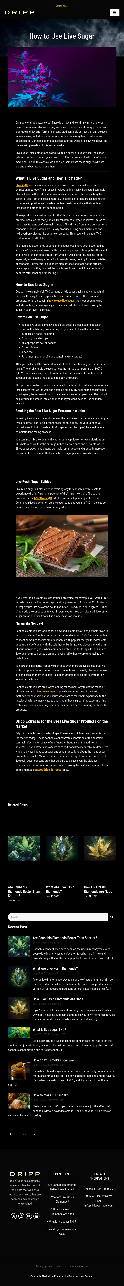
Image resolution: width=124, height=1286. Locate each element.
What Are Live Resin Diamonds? (60, 889)
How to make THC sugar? (50, 1095)
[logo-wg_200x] (20, 12)
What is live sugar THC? (49, 1029)
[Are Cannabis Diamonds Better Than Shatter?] (24, 848)
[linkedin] (36, 1216)
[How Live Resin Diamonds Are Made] (100, 848)
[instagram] (21, 1216)
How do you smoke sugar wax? (54, 1060)
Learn (23, 1134)
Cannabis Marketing (42, 1276)
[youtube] (29, 1216)
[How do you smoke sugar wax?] (19, 1069)
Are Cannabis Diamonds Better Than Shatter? (24, 891)
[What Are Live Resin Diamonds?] (62, 848)
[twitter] (14, 1216)
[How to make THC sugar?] (19, 1101)
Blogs (12, 1134)
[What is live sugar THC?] (19, 1032)
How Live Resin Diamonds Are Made (98, 889)
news (34, 1134)
